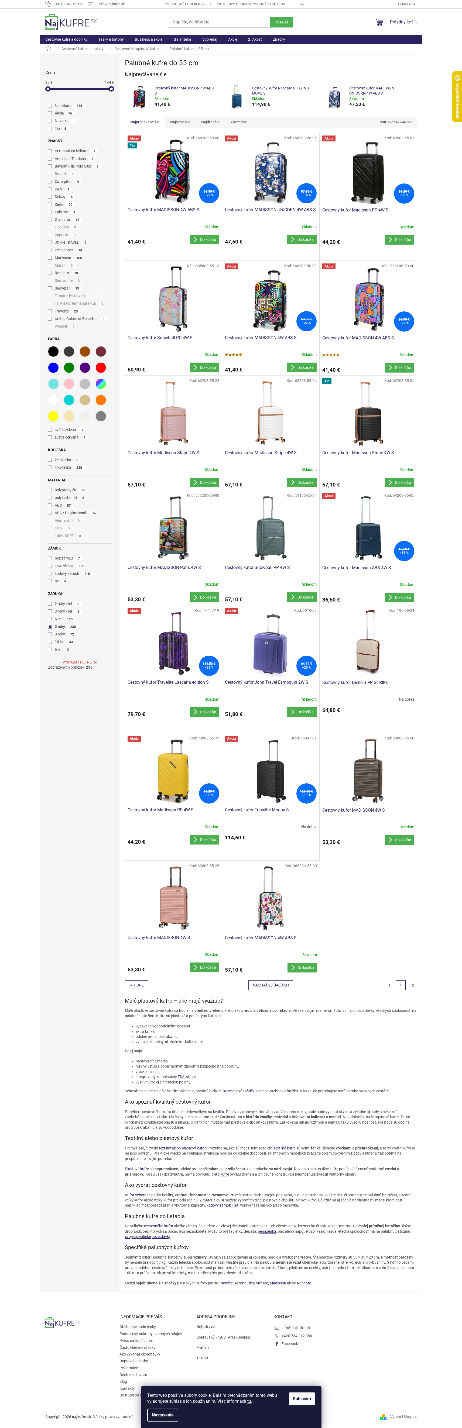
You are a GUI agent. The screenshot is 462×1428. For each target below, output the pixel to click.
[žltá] (53, 416)
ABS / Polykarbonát (76, 513)
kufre (224, 1174)
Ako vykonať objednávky (139, 1354)
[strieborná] (85, 383)
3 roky (64, 634)
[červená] (100, 367)
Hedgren (65, 227)
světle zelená (69, 430)
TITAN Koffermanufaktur (79, 303)
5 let (64, 619)
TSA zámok (70, 566)
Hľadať (282, 22)
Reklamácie (129, 1368)
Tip (60, 128)
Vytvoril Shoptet (403, 1417)
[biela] (53, 400)
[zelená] (69, 367)
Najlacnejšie (180, 122)
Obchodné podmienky (185, 4)
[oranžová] (100, 400)
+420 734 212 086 (297, 1336)
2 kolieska (66, 460)
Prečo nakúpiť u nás (136, 1340)
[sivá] (100, 416)
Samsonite (67, 280)
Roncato (66, 273)
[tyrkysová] (53, 383)
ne (60, 581)
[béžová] (85, 400)
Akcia (63, 113)
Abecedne (238, 122)
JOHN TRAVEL (71, 242)
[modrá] (53, 367)
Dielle (64, 204)
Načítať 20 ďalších (271, 985)
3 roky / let (67, 611)
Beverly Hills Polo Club (77, 166)
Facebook (290, 1344)
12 (412, 985)
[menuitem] (66, 39)
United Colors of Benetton (80, 319)
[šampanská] (69, 416)
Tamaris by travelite (75, 296)
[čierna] (53, 351)
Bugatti (64, 174)
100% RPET (68, 536)
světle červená (70, 437)
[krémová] (85, 416)
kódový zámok (72, 573)
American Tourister (74, 159)
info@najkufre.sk (296, 1328)
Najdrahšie (210, 122)
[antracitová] (69, 351)
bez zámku (67, 558)
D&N (62, 189)
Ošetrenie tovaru (133, 1375)
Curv (62, 528)
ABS (63, 505)
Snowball (67, 288)
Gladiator (67, 219)
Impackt (65, 235)
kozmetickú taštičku (240, 1091)
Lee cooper (68, 250)
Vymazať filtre (77, 662)
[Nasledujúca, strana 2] (401, 985)
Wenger (65, 326)
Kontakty (127, 1388)
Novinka (65, 121)
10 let (64, 642)
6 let (62, 649)
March (64, 265)
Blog (123, 1381)
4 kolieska (68, 467)
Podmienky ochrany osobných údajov (250, 4)
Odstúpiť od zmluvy (135, 1395)
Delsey (64, 196)
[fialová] (85, 367)
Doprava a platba (133, 1361)
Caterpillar (67, 181)
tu (249, 1401)
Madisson (68, 258)
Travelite (66, 311)
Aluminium (67, 520)
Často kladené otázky (137, 1347)
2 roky (65, 626)
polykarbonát (69, 497)
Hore (139, 985)
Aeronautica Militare (75, 151)
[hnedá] (85, 351)
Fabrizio (65, 212)
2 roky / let (67, 604)
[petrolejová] (69, 400)
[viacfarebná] (100, 383)
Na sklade (68, 105)
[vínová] (100, 351)
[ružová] (69, 383)
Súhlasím (302, 1398)
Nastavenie (163, 1414)
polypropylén (70, 490)
